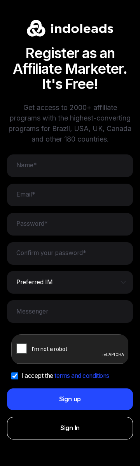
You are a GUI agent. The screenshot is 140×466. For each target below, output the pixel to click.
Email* (25, 194)
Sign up (70, 399)
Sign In (70, 428)
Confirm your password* (51, 253)
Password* (32, 224)
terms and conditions (81, 375)
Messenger (32, 311)
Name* (26, 165)
